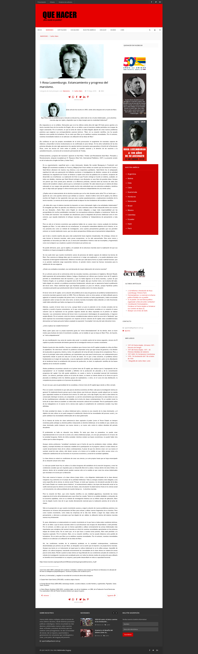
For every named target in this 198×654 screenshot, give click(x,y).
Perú (130, 228)
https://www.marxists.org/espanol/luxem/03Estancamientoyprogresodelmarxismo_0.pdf (68, 562)
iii (116, 274)
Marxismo (66, 91)
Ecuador (131, 219)
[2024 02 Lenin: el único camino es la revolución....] (87, 622)
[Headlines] (59, 16)
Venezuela (132, 201)
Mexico (131, 210)
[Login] (154, 29)
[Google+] (160, 2)
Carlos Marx (78, 91)
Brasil (130, 206)
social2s (81, 99)
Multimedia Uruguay (64, 650)
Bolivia (130, 178)
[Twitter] (156, 2)
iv (85, 276)
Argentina (132, 174)
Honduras (132, 196)
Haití (130, 224)
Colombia (131, 215)
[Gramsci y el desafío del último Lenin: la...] (87, 633)
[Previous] (114, 613)
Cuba (130, 187)
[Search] (149, 29)
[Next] (116, 613)
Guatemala (132, 192)
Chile (130, 183)
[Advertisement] (135, 251)
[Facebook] (151, 2)
